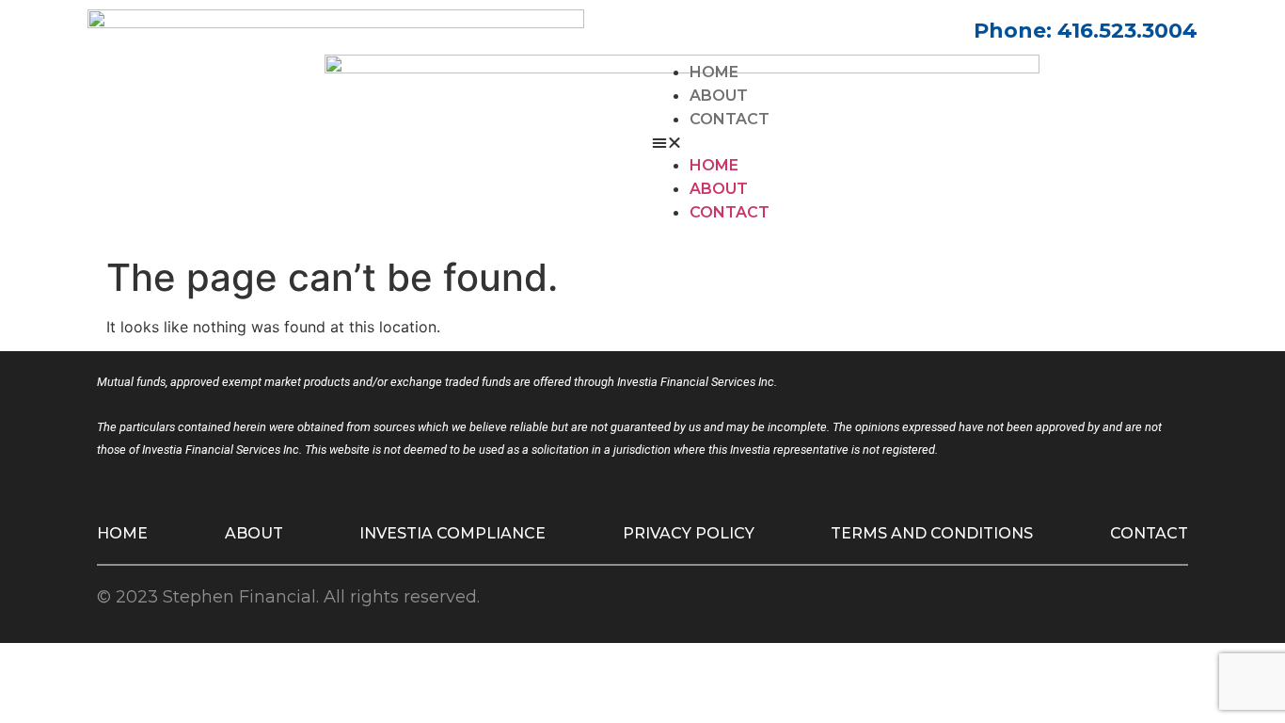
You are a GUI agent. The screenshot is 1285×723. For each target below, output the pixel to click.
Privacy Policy (688, 533)
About (719, 95)
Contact (729, 119)
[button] (925, 142)
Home (714, 72)
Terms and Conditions (932, 533)
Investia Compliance (452, 533)
